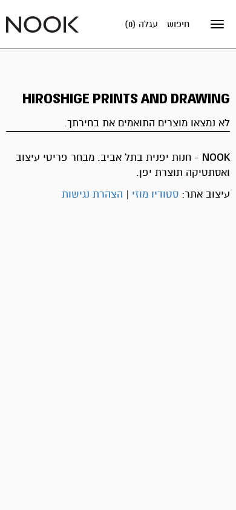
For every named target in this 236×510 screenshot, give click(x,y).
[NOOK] (42, 24)
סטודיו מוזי (155, 194)
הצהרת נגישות (92, 194)
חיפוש (178, 24)
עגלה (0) (141, 24)
